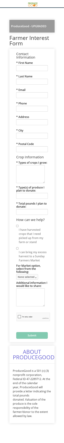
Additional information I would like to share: (31, 284)
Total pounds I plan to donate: (31, 205)
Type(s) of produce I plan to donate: (30, 189)
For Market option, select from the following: (28, 268)
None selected (26, 277)
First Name (25, 62)
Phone (22, 103)
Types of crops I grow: (32, 162)
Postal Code (26, 143)
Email (21, 89)
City (20, 130)
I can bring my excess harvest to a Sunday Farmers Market (33, 256)
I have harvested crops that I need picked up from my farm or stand (31, 236)
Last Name (25, 76)
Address (23, 116)
